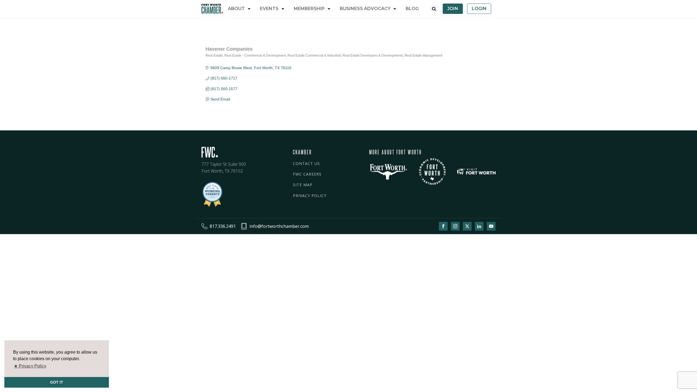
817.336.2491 (223, 226)
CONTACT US (306, 163)
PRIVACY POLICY (309, 196)
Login (479, 8)
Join (452, 8)
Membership (309, 8)
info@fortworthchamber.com (279, 226)
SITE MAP (303, 185)
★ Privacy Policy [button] (30, 366)
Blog (412, 8)
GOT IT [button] (56, 382)
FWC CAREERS (307, 174)
